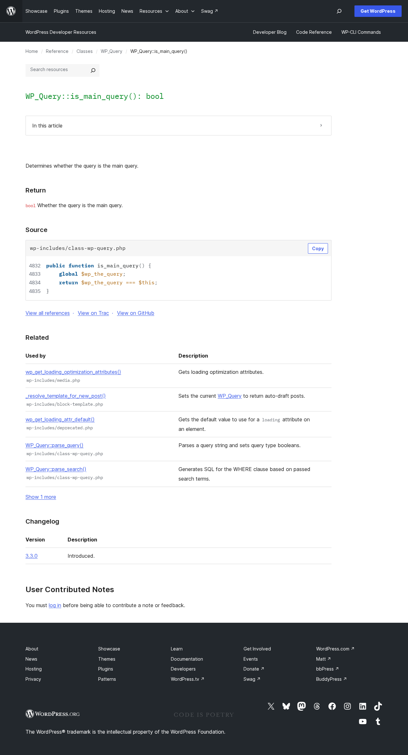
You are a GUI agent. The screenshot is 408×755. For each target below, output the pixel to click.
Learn (177, 648)
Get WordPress (378, 11)
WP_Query (111, 51)
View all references (48, 313)
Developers (183, 669)
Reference (57, 51)
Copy (318, 248)
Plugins (105, 669)
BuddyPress (331, 679)
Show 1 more (41, 497)
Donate (254, 669)
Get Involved (257, 648)
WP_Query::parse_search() (56, 469)
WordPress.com (335, 648)
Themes (106, 659)
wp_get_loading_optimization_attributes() (73, 372)
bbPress (327, 669)
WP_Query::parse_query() (55, 445)
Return (36, 190)
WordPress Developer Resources (61, 32)
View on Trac (93, 313)
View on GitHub (135, 313)
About (32, 648)
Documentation (187, 659)
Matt (323, 659)
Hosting (34, 669)
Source (36, 230)
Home (32, 51)
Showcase (109, 648)
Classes (84, 51)
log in (55, 605)
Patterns (107, 679)
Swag (252, 679)
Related (37, 337)
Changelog (42, 521)
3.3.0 (32, 556)
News (31, 659)
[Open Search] (339, 11)
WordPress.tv (188, 679)
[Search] (93, 70)
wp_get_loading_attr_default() (60, 419)
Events (251, 659)
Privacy (33, 679)
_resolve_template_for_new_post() (66, 396)
